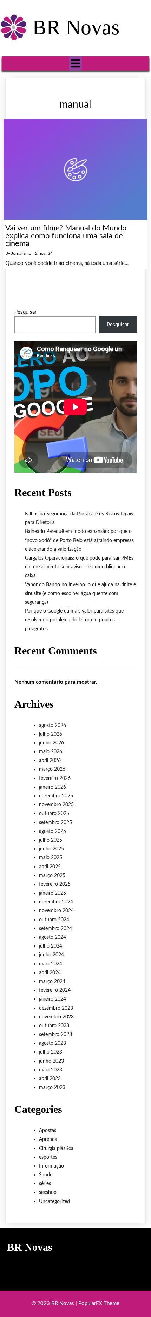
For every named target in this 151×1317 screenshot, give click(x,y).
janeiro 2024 (52, 999)
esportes (48, 1157)
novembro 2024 (56, 910)
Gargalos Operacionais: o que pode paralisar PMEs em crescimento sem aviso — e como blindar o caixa (79, 567)
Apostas (47, 1130)
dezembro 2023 (56, 1008)
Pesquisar (25, 312)
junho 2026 (51, 743)
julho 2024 (50, 946)
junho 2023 (51, 1061)
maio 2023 (50, 1070)
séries (45, 1183)
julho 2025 (50, 840)
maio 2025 (50, 857)
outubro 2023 (54, 1025)
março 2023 (52, 1087)
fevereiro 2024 (55, 990)
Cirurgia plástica (56, 1148)
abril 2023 (50, 1078)
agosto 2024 (52, 937)
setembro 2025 (55, 822)
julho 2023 (50, 1052)
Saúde (45, 1174)
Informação (51, 1166)
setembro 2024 (55, 928)
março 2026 (52, 769)
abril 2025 (50, 866)
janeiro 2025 (52, 893)
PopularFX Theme (98, 1303)
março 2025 (52, 875)
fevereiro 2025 (55, 884)
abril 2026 (50, 760)
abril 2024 (50, 972)
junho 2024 (51, 954)
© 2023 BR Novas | (55, 1303)
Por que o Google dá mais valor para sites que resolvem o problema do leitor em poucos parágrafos (74, 620)
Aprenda (48, 1139)
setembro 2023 (55, 1034)
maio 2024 (50, 964)
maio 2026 (50, 751)
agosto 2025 (52, 831)
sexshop (48, 1192)
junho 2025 (51, 849)
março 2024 (52, 981)
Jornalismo (21, 253)
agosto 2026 (52, 725)
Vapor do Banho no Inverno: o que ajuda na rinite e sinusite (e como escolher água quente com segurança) (80, 593)
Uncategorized (54, 1201)
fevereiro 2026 (55, 778)
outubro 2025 (54, 813)
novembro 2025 (56, 804)
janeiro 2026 (52, 787)
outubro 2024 (54, 919)
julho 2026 (50, 734)
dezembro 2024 (56, 902)
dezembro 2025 (56, 796)
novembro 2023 (56, 1017)
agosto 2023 (52, 1043)
